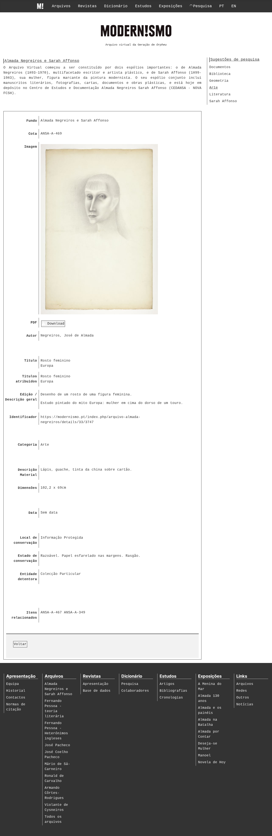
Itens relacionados (24, 615)
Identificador (23, 417)
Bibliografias (173, 691)
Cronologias (171, 698)
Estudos (143, 6)
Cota (32, 134)
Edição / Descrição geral (21, 397)
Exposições (170, 6)
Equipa (12, 684)
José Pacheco (57, 745)
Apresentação (95, 684)
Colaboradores (135, 691)
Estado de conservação (25, 558)
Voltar (20, 644)
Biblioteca (220, 74)
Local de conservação (25, 540)
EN (233, 6)
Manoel (204, 755)
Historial (15, 691)
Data (32, 513)
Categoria (27, 445)
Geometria (218, 81)
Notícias (244, 704)
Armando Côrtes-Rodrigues (54, 793)
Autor (31, 336)
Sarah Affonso (223, 101)
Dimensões (27, 488)
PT (221, 6)
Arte (213, 88)
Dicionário (116, 6)
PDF (34, 323)
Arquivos (61, 6)
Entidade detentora (27, 576)
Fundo (31, 121)
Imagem (30, 147)
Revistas (87, 6)
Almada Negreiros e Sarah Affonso (58, 689)
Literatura (220, 94)
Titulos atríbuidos (26, 379)
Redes (241, 691)
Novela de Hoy (212, 762)
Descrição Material (27, 472)
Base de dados (96, 691)
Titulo (30, 361)
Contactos (15, 698)
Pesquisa (129, 684)
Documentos (220, 67)
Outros (242, 698)
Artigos (167, 684)
